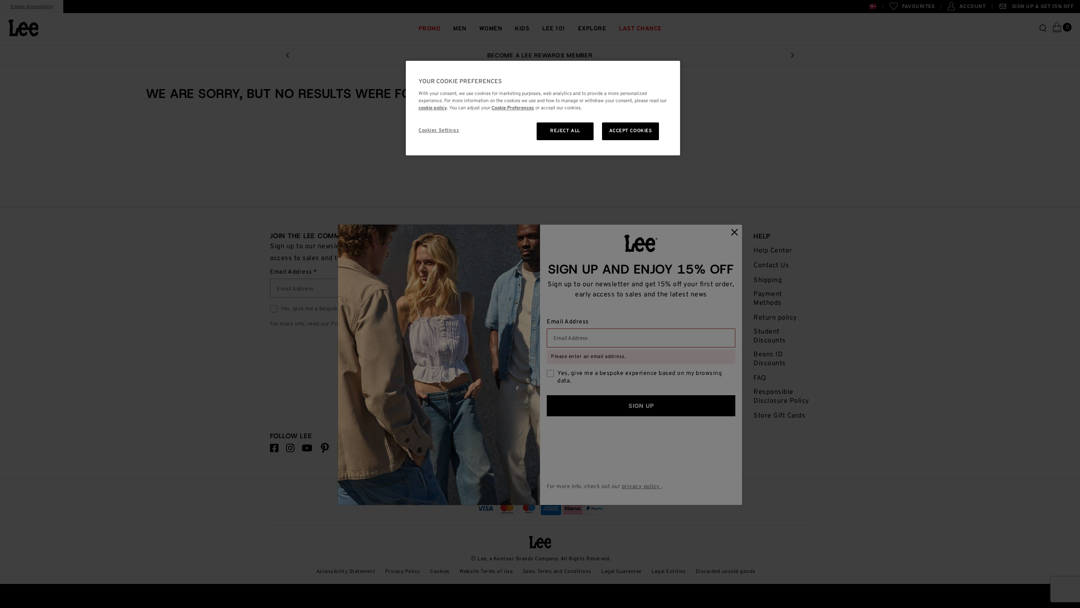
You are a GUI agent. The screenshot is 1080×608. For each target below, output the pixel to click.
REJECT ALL (565, 131)
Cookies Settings (438, 130)
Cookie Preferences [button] (512, 108)
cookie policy (432, 108)
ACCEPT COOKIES (630, 131)
